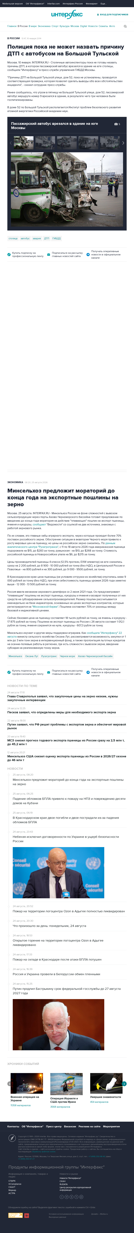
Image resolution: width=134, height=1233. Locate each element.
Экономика (44, 26)
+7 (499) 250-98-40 (97, 1156)
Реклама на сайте (89, 1126)
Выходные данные (57, 1217)
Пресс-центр (53, 1126)
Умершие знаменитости (105, 1097)
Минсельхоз (15, 656)
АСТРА (11, 1193)
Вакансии (70, 1126)
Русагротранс (49, 656)
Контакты (13, 1126)
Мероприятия (111, 1126)
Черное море (67, 656)
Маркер (12, 1190)
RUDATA (64, 1184)
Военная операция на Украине (46, 279)
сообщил (95, 314)
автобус (25, 238)
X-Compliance (14, 1184)
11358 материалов (21, 1105)
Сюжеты (103, 26)
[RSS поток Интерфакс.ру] (76, 1197)
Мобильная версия (12, 3)
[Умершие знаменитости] (106, 1092)
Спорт (55, 26)
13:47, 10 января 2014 (31, 38)
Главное (12, 26)
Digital (83, 26)
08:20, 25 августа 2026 (36, 482)
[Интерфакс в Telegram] (67, 1197)
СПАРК (12, 1181)
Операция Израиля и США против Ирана (64, 1100)
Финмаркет (92, 3)
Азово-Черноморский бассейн (95, 656)
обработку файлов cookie (43, 1151)
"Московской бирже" (45, 606)
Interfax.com (53, 3)
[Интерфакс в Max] (81, 1197)
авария (37, 238)
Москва (75, 26)
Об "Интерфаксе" (35, 3)
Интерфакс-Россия (73, 3)
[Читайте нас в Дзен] (62, 1197)
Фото (112, 26)
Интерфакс (67, 14)
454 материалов (99, 1102)
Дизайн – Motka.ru (99, 1214)
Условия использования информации (66, 1214)
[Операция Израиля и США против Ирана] (66, 1094)
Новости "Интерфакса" (70, 1178)
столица (13, 238)
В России (23, 26)
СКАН (62, 1181)
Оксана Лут (31, 656)
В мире (33, 26)
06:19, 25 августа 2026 (79, 280)
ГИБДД (56, 238)
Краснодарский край (48, 361)
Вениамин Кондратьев (21, 361)
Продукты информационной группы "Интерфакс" (56, 1167)
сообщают (40, 524)
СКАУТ (11, 1187)
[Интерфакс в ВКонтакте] (71, 1197)
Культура (64, 26)
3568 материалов (60, 1106)
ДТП (46, 238)
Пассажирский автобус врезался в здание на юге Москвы (54, 125)
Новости (93, 26)
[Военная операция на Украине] (27, 1092)
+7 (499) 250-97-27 (26, 1159)
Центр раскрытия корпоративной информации (75, 1188)
